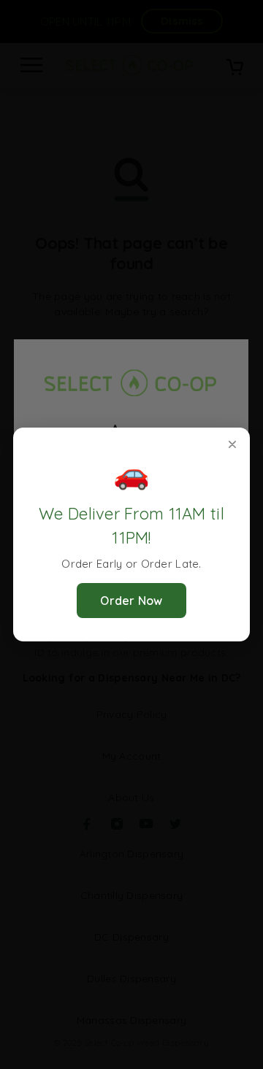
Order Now (131, 600)
